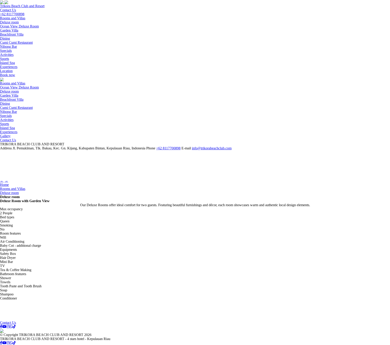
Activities (7, 55)
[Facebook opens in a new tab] (1, 327)
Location (6, 71)
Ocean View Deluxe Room (19, 26)
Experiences (8, 67)
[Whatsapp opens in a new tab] (11, 327)
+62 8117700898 (12, 14)
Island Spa (7, 63)
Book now (7, 75)
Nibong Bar (8, 46)
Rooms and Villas (12, 18)
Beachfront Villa (11, 34)
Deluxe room (9, 22)
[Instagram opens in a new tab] (7, 327)
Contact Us (8, 10)
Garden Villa (9, 30)
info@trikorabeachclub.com (212, 148)
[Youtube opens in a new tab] (4, 327)
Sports (4, 59)
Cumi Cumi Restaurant (16, 42)
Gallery (5, 136)
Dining (5, 38)
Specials (6, 51)
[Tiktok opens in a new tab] (14, 327)
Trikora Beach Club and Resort (22, 6)
